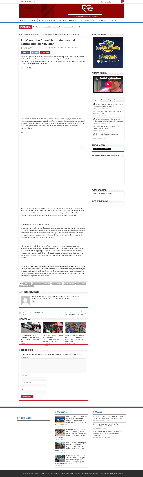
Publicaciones (103, 20)
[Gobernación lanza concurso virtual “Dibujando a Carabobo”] (94, 134)
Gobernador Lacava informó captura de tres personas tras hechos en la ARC (31, 338)
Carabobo (32, 20)
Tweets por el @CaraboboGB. (102, 193)
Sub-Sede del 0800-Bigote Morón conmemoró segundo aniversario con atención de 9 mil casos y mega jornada (70, 446)
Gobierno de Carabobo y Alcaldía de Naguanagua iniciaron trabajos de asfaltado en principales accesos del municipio (70, 459)
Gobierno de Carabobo (48, 20)
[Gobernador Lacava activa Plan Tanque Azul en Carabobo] (94, 111)
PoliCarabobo (57, 283)
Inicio (23, 20)
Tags (109, 100)
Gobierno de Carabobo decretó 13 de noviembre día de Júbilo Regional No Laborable (108, 433)
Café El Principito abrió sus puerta (43, 27)
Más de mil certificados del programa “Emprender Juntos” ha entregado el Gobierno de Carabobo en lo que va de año (71, 420)
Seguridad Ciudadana (31, 34)
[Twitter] (106, 2)
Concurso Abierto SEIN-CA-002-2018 (33, 313)
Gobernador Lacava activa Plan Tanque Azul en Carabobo (106, 425)
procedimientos (69, 283)
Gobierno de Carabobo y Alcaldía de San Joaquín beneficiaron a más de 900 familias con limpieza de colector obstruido (70, 433)
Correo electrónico (27, 382)
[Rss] (102, 2)
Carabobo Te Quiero (89, 20)
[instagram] (110, 2)
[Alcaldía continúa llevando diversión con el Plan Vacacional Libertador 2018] (94, 104)
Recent (103, 100)
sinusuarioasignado (28, 47)
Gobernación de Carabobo (41, 283)
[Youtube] (108, 2)
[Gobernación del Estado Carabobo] (71, 11)
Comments (117, 100)
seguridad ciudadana (27, 286)
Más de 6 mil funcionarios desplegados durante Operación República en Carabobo (75, 338)
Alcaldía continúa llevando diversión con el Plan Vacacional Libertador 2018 (108, 417)
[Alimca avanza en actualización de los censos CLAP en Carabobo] (94, 126)
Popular (96, 100)
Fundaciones (74, 20)
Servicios (113, 20)
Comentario (24, 357)
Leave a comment (72, 47)
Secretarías (62, 20)
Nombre (24, 376)
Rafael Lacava (81, 283)
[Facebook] (103, 2)
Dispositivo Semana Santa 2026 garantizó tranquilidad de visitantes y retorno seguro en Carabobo (53, 339)
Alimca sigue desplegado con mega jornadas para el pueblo (74, 313)
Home (20, 34)
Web (22, 389)
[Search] (122, 1)
